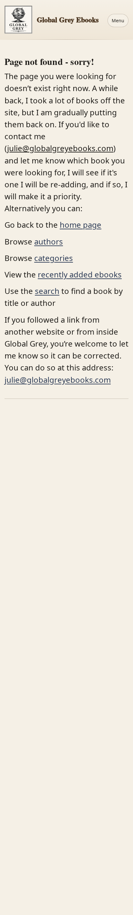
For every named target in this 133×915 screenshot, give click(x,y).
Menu (118, 20)
